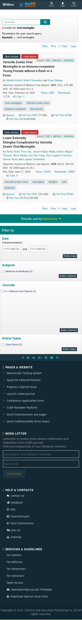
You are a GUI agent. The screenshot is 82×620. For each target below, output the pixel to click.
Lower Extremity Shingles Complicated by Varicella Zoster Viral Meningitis (27, 142)
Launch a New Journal (21, 394)
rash (64, 181)
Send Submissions (22, 523)
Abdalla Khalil (14, 80)
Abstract (9, 115)
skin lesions (36, 108)
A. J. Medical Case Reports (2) (20, 291)
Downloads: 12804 (64, 171)
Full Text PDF (29, 115)
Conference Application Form (25, 400)
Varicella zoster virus (38, 103)
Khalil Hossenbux (33, 80)
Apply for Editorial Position (24, 380)
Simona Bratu (10, 159)
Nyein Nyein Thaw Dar (18, 151)
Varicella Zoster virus (16, 181)
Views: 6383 (47, 92)
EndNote (68, 60)
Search (51, 6)
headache (9, 187)
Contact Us (17, 495)
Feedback (16, 502)
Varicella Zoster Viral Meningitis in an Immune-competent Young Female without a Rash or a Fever (28, 68)
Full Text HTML (63, 115)
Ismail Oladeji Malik (44, 151)
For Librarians (15, 575)
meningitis (38, 181)
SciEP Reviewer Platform (22, 407)
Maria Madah (20, 155)
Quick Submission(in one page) (26, 414)
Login (63, 6)
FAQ (12, 509)
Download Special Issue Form (29, 596)
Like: (20, 96)
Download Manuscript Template (31, 589)
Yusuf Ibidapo (55, 80)
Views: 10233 (43, 171)
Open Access (15, 582)
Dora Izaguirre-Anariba (58, 155)
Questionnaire (19, 516)
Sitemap (15, 537)
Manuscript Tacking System (24, 373)
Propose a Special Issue (22, 387)
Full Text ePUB (17, 119)
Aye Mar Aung (36, 155)
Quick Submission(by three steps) (28, 421)
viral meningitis (13, 103)
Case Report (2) (14, 344)
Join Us (15, 530)
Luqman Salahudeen (34, 159)
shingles (53, 181)
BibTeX (57, 60)
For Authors (14, 555)
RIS (48, 60)
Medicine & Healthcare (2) (19, 271)
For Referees (15, 562)
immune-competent (15, 108)
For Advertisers (16, 569)
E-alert (73, 6)
